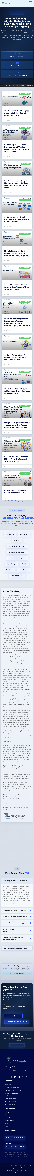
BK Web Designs (23, 1166)
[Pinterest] (22, 1077)
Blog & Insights (9, 1120)
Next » (27, 501)
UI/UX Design (9, 1096)
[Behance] (26, 1077)
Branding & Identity (11, 1101)
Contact (7, 1126)
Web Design (8, 1084)
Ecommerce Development (13, 1090)
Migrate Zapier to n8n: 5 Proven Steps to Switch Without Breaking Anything (16, 253)
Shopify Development (11, 1093)
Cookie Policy (13, 1172)
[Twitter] (15, 1077)
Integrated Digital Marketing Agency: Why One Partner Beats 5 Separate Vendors (17, 425)
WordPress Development (12, 1087)
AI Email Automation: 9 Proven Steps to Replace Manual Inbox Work (15, 357)
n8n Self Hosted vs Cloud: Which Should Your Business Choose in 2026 (17, 391)
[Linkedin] (19, 1077)
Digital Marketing (10, 1098)
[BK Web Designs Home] (17, 1060)
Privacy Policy (10, 1170)
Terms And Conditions (22, 1170)
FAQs (6, 1123)
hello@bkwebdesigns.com (16, 1137)
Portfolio (7, 1115)
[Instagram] (12, 1077)
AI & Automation (10, 1104)
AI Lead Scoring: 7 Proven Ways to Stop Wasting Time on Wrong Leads (16, 287)
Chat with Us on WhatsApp (16, 1146)
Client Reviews (9, 1118)
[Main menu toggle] (30, 3)
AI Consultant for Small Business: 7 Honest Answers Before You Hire (16, 219)
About (7, 1112)
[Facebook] (8, 1077)
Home (15, 46)
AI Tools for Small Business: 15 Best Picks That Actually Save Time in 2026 (16, 459)
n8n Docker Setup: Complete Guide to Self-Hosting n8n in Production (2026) (17, 113)
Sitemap (22, 1172)
